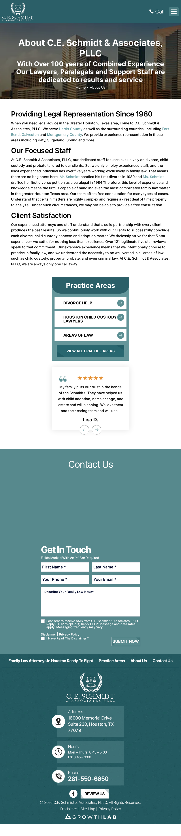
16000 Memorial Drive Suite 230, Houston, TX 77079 (91, 724)
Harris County (71, 129)
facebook (73, 794)
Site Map (88, 809)
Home (81, 87)
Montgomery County (64, 134)
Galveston (30, 134)
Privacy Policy (69, 634)
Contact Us (162, 660)
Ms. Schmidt (153, 176)
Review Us (95, 793)
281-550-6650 (88, 779)
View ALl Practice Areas (90, 351)
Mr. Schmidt (70, 176)
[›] (96, 429)
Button (90, 303)
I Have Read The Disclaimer (67, 638)
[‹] (84, 429)
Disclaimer (68, 809)
